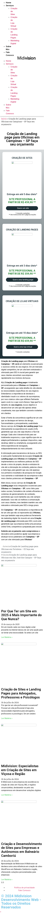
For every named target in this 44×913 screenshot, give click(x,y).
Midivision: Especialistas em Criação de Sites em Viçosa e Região (19, 770)
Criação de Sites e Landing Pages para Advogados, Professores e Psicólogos (21, 693)
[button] (4, 58)
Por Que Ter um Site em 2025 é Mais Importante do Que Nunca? (21, 615)
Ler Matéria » (6, 637)
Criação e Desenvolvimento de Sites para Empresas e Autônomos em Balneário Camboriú (21, 850)
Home (8, 3)
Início (4, 118)
